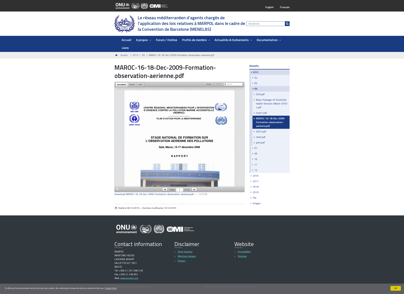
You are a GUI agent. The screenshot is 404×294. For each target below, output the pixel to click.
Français (285, 7)
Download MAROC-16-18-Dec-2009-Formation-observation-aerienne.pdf (154, 194)
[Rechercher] (287, 23)
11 (255, 164)
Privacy (181, 261)
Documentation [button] (267, 39)
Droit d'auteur (185, 251)
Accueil (126, 39)
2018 (255, 187)
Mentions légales (187, 256)
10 (255, 159)
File (254, 198)
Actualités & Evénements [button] (232, 39)
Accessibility (244, 251)
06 (143, 55)
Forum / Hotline (166, 39)
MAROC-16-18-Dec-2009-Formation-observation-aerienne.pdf (270, 122)
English (269, 7)
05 (255, 83)
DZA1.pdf (261, 131)
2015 (135, 55)
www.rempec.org (129, 278)
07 (255, 148)
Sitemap (242, 256)
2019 (255, 192)
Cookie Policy (110, 288)
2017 (255, 181)
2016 (255, 176)
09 (255, 153)
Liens (125, 47)
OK (395, 288)
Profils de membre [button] (194, 39)
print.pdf (260, 142)
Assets (124, 55)
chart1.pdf (261, 113)
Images (257, 203)
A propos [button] (142, 39)
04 (255, 78)
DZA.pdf (260, 94)
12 (255, 170)
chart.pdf (261, 137)
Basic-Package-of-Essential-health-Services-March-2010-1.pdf (272, 103)
